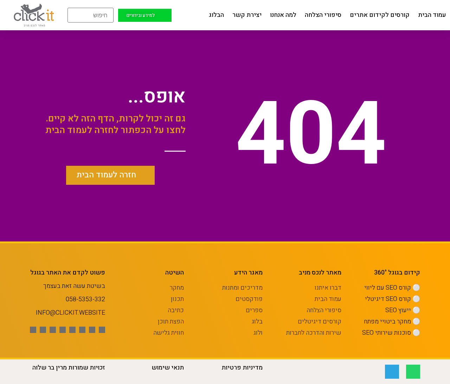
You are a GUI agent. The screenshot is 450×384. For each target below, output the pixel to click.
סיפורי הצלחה (323, 15)
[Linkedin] (53, 330)
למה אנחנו (283, 15)
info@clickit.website (70, 312)
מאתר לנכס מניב (320, 272)
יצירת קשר (247, 15)
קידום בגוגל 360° (397, 272)
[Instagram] (72, 330)
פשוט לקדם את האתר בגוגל (67, 272)
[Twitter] (92, 330)
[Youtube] (82, 330)
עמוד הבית (432, 15)
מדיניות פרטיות (242, 367)
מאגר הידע (248, 272)
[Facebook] (102, 330)
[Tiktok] (43, 330)
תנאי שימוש (168, 367)
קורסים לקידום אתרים (380, 15)
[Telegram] (392, 372)
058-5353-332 (85, 299)
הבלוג (216, 15)
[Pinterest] (62, 330)
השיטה (174, 272)
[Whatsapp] (33, 330)
